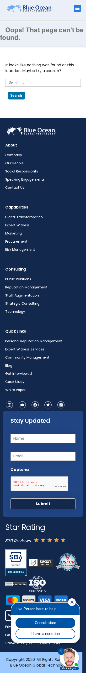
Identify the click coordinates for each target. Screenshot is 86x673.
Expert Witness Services (24, 349)
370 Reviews (18, 541)
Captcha (20, 469)
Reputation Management (26, 287)
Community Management (27, 357)
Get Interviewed (18, 373)
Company (13, 155)
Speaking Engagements (25, 179)
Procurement (16, 241)
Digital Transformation (24, 217)
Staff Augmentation (22, 295)
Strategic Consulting (22, 303)
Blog (8, 365)
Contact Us (14, 187)
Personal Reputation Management (34, 341)
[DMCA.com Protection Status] (15, 584)
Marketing (13, 233)
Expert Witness (17, 225)
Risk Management (20, 249)
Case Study (14, 381)
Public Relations (18, 279)
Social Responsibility (21, 171)
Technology (15, 311)
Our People (14, 163)
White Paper (15, 389)
